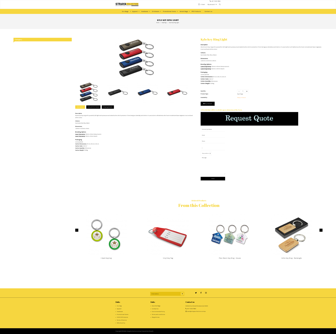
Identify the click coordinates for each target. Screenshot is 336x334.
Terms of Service (122, 320)
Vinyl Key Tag (168, 258)
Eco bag (119, 306)
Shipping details (107, 107)
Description (80, 107)
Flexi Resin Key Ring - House (230, 258)
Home (157, 22)
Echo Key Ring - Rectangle (292, 258)
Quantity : (203, 91)
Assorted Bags (156, 306)
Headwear (120, 311)
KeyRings (164, 22)
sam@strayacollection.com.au (196, 311)
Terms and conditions (158, 314)
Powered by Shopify (147, 331)
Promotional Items (122, 314)
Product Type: (204, 94)
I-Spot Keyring (106, 258)
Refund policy (121, 323)
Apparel (119, 309)
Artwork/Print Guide (93, 107)
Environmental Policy (158, 311)
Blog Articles (156, 317)
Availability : (204, 97)
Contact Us (155, 309)
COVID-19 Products (122, 317)
